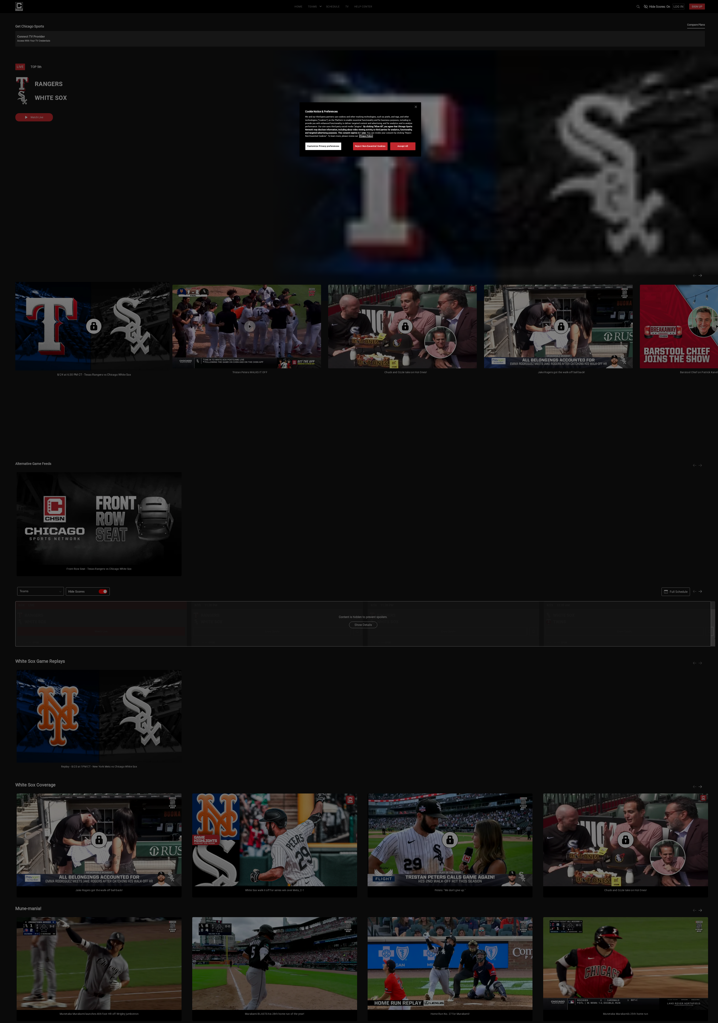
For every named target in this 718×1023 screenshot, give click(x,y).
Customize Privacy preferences (323, 146)
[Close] (416, 107)
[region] (360, 129)
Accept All (403, 146)
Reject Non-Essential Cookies (370, 146)
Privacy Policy (366, 136)
